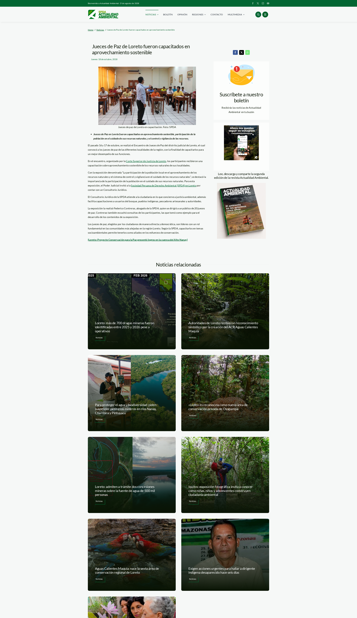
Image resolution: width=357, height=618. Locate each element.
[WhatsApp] (247, 52)
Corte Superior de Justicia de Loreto (146, 161)
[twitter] (258, 3)
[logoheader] (103, 10)
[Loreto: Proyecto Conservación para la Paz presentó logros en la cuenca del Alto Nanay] (138, 239)
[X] (241, 52)
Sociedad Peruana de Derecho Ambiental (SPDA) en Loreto (163, 185)
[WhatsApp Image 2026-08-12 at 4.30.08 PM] (241, 184)
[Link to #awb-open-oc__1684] (265, 14)
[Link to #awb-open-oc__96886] (258, 14)
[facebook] (253, 3)
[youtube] (268, 3)
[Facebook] (235, 52)
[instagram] (263, 3)
